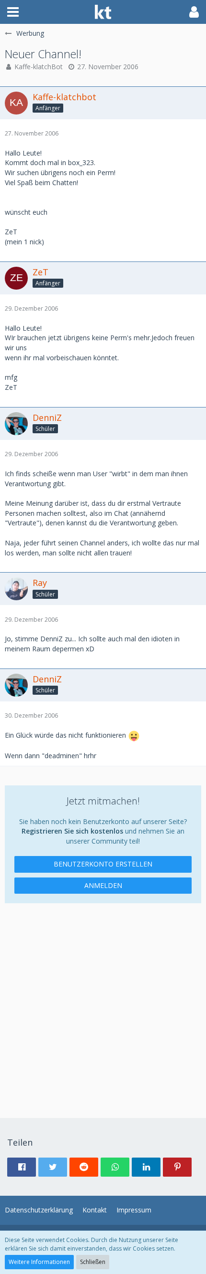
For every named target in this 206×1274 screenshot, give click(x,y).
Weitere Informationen (39, 1262)
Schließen (92, 1262)
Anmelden (103, 885)
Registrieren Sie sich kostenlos (72, 830)
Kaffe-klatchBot (38, 66)
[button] (13, 12)
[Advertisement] (103, 1005)
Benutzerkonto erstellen (103, 863)
